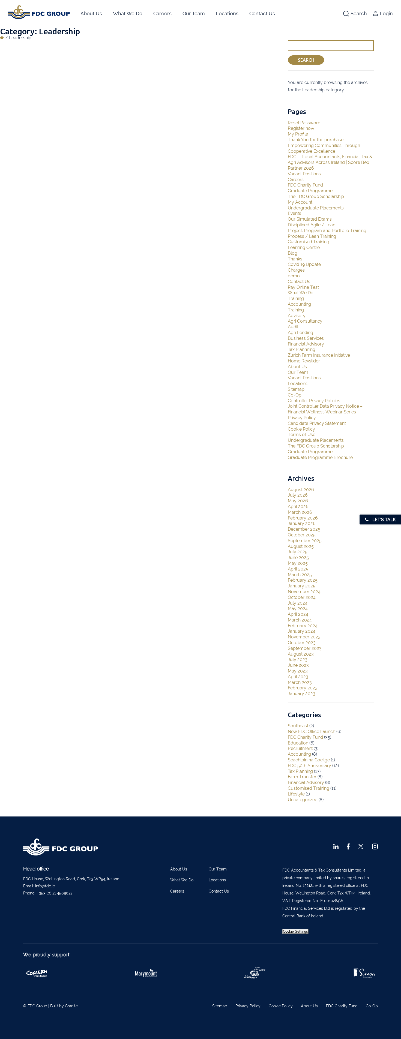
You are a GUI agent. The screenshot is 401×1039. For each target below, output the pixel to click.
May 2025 (298, 563)
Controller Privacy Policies (314, 400)
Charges (296, 270)
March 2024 (300, 620)
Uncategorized (303, 799)
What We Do (127, 13)
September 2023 (305, 648)
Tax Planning (300, 771)
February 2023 (303, 687)
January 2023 (301, 693)
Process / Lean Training (312, 236)
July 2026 (298, 495)
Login (386, 13)
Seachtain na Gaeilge (309, 759)
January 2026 (302, 523)
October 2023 (302, 642)
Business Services (306, 338)
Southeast (298, 725)
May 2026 (298, 500)
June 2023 (298, 665)
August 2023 (301, 654)
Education (298, 743)
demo (294, 275)
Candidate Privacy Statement (317, 423)
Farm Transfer (302, 776)
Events (294, 213)
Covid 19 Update (304, 264)
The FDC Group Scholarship (316, 196)
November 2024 (304, 591)
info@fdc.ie (45, 886)
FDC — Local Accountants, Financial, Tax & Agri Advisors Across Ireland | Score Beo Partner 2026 (330, 162)
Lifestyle (296, 794)
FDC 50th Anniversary (309, 765)
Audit (293, 326)
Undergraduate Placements (316, 208)
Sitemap (296, 389)
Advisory (297, 315)
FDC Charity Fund (305, 185)
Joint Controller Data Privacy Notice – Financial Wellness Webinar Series (325, 409)
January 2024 (301, 631)
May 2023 (298, 671)
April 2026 (298, 506)
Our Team (193, 13)
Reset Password (304, 122)
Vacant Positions (304, 173)
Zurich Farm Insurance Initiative (319, 355)
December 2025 (304, 529)
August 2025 (301, 546)
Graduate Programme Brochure (320, 457)
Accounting (299, 304)
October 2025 (302, 534)
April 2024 (298, 614)
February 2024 (303, 625)
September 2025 (305, 540)
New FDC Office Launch (311, 731)
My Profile (298, 134)
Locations (227, 13)
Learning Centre (304, 247)
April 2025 (298, 569)
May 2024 (298, 608)
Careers (162, 13)
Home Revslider (304, 361)
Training (296, 298)
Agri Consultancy (305, 321)
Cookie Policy (301, 429)
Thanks (295, 259)
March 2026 (300, 512)
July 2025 (297, 551)
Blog (292, 253)
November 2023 (304, 636)
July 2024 (297, 603)
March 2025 (300, 574)
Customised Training (308, 241)
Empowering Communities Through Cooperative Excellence (324, 148)
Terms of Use (301, 434)
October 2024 (302, 597)
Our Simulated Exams (310, 219)
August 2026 (301, 489)
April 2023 (298, 676)
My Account (300, 202)
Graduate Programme (310, 190)
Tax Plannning (301, 349)
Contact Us (262, 13)
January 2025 (301, 585)
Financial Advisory (306, 344)
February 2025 (303, 580)
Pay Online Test (303, 287)
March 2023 (300, 682)
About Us (91, 13)
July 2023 (297, 659)
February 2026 (303, 518)
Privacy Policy (302, 417)
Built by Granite (64, 1006)
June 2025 (298, 557)
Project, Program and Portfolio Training (327, 230)
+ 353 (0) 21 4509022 (54, 893)
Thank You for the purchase (315, 139)
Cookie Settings (295, 931)
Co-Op (294, 395)
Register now (301, 128)
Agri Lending (300, 332)
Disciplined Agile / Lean (311, 224)
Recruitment (300, 748)
